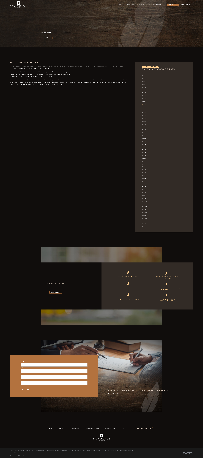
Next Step (25, 389)
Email (22, 380)
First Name (23, 361)
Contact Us (172, 4)
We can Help (55, 292)
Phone (22, 374)
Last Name (23, 367)
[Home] (18, 4)
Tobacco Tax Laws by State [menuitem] (143, 4)
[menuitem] (164, 73)
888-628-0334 (187, 5)
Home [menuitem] (114, 4)
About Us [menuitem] (120, 4)
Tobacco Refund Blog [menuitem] (156, 4)
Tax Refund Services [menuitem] (129, 4)
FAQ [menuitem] (165, 4)
